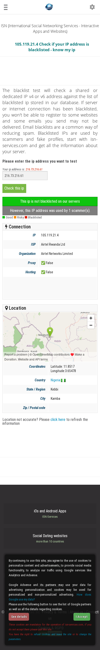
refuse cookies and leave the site (53, 634)
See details (19, 616)
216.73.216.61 (34, 169)
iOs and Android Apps (50, 513)
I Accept (82, 616)
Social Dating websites (50, 538)
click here (57, 419)
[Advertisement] (49, 288)
